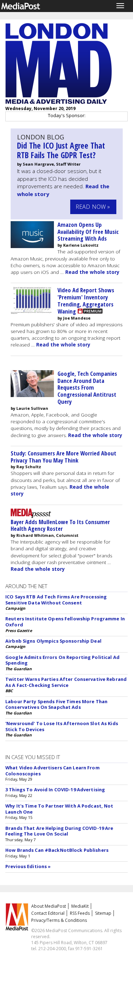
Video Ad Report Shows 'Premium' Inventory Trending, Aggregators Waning (85, 300)
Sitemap (103, 913)
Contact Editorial (48, 913)
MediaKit (80, 906)
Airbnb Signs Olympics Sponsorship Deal (53, 641)
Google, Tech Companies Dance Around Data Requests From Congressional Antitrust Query (87, 387)
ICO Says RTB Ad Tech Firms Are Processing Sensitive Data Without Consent (56, 599)
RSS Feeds (80, 913)
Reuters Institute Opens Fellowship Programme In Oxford (65, 621)
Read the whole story (92, 272)
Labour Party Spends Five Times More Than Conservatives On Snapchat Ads (56, 704)
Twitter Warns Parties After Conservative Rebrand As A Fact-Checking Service (66, 682)
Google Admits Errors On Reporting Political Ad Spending (62, 660)
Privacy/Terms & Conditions (59, 920)
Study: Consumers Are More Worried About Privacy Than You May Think (63, 456)
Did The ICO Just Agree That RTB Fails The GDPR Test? (61, 150)
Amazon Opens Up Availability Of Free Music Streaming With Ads (88, 231)
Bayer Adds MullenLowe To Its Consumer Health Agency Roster (60, 525)
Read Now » (93, 207)
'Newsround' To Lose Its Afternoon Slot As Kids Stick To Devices (61, 726)
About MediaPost (48, 906)
